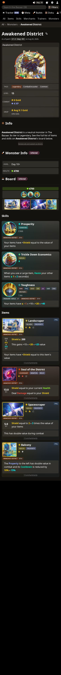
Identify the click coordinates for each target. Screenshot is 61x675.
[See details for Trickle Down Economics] (30, 194)
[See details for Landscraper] (12, 204)
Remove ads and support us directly (30, 144)
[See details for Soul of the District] (25, 204)
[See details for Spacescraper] (38, 204)
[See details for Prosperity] (24, 194)
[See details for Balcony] (51, 204)
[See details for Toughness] (37, 194)
